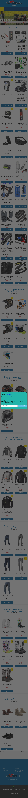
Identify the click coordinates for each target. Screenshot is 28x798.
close (26, 392)
